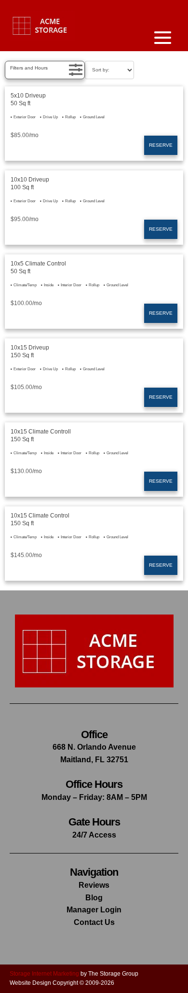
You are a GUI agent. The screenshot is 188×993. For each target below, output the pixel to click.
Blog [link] (94, 898)
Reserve (161, 145)
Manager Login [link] (94, 910)
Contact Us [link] (94, 922)
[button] (45, 70)
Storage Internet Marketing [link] (44, 973)
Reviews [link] (94, 885)
